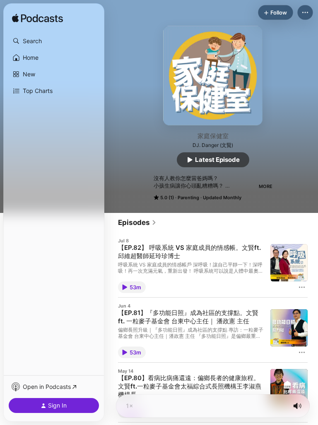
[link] (137, 222)
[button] (54, 41)
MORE (265, 186)
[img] (37, 19)
